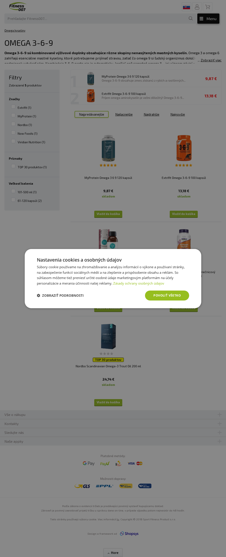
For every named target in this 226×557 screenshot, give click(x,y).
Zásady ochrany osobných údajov (138, 283)
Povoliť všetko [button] (167, 295)
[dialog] (113, 278)
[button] (60, 295)
